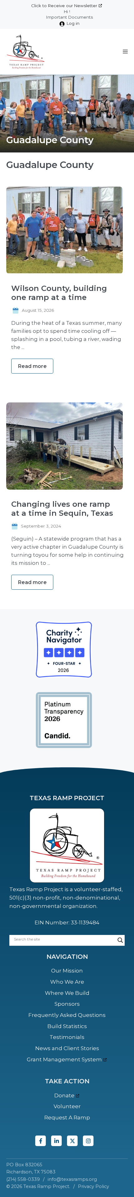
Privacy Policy (93, 1186)
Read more (32, 366)
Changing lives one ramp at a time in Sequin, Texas (62, 509)
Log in (73, 23)
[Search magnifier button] (120, 940)
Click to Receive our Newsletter (64, 5)
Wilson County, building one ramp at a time (59, 293)
